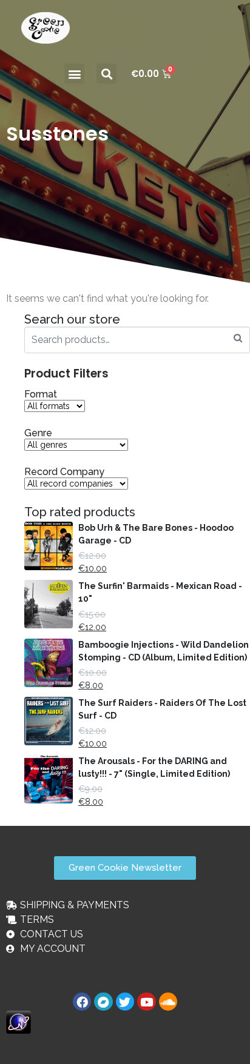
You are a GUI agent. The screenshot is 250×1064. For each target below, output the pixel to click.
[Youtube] (146, 1002)
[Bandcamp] (103, 1002)
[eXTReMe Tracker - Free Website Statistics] (18, 1022)
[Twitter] (125, 1002)
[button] (74, 74)
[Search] (238, 338)
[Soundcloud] (168, 1002)
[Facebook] (82, 1002)
